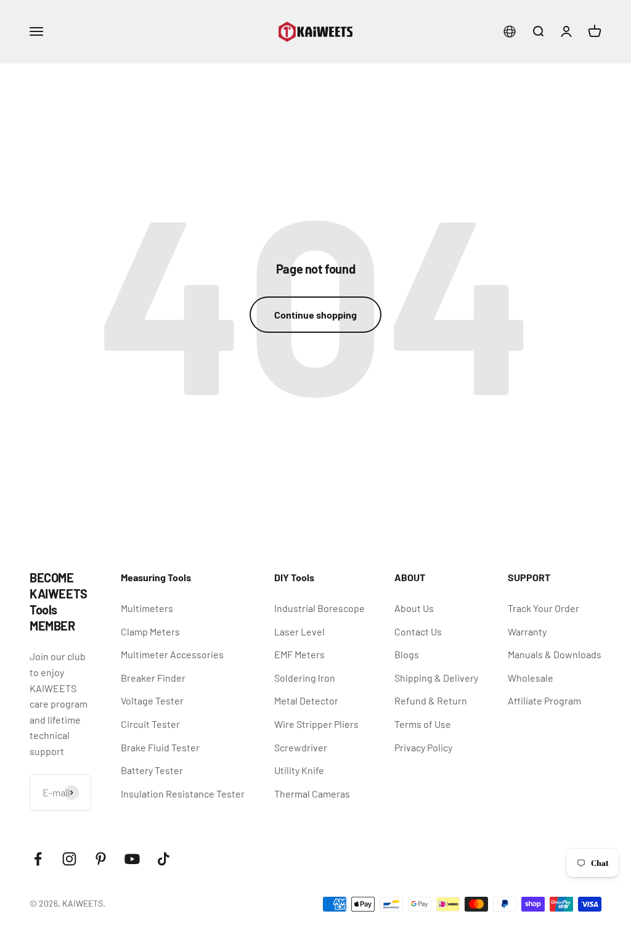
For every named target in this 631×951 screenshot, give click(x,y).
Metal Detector (306, 700)
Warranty (527, 631)
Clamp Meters (150, 631)
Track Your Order (543, 608)
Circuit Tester (150, 724)
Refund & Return (430, 700)
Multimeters (147, 608)
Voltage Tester (152, 700)
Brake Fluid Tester (160, 747)
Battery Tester (152, 770)
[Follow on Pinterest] (100, 859)
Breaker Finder (153, 678)
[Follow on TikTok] (163, 859)
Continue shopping (315, 314)
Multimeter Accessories (172, 654)
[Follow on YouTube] (132, 859)
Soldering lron (304, 678)
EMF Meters (299, 654)
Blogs (406, 654)
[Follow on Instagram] (69, 859)
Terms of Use (422, 724)
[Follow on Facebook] (38, 859)
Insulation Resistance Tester (183, 793)
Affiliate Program (544, 700)
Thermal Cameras (312, 793)
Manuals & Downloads (554, 654)
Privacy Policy (423, 747)
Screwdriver (300, 747)
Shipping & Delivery (436, 678)
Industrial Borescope (319, 608)
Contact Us (418, 631)
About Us (414, 608)
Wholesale (530, 678)
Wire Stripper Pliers (316, 724)
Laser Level (299, 631)
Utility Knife (299, 770)
